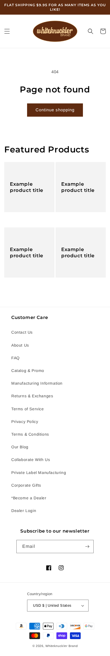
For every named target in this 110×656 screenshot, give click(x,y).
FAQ (15, 358)
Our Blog (19, 447)
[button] (7, 31)
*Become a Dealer (29, 498)
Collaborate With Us (30, 459)
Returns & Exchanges (32, 396)
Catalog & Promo (27, 370)
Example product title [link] (26, 187)
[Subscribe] (87, 546)
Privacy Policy (24, 421)
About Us (20, 345)
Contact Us (22, 332)
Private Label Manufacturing (38, 472)
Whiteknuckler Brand (61, 646)
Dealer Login (23, 510)
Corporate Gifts (26, 485)
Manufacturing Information (37, 383)
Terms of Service (27, 409)
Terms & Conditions (30, 434)
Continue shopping (55, 109)
